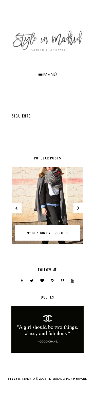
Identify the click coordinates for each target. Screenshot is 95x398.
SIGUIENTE (21, 116)
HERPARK (80, 378)
